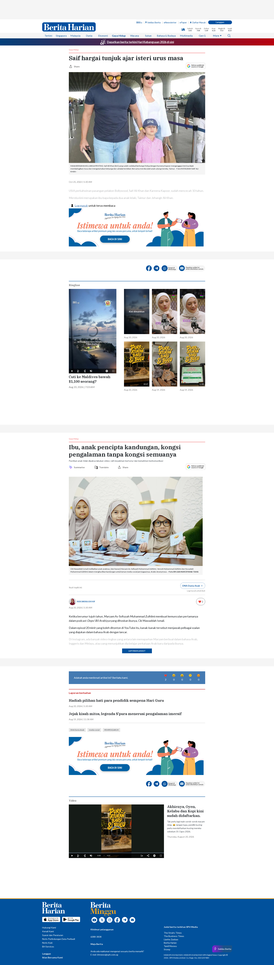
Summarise (80, 467)
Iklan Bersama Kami (52, 957)
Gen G (202, 35)
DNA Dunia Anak (77, 730)
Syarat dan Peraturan (52, 935)
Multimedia (186, 35)
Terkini (48, 35)
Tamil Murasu (170, 946)
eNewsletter (170, 22)
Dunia (89, 35)
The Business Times (174, 936)
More (216, 35)
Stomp (167, 949)
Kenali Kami (48, 931)
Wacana (134, 35)
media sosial (94, 730)
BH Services (48, 946)
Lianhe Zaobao (171, 939)
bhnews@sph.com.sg (107, 954)
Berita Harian (170, 942)
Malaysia (75, 35)
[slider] (116, 852)
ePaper (183, 22)
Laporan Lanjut (137, 651)
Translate (104, 467)
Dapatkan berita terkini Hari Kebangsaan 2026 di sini (140, 42)
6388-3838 (96, 936)
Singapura (61, 35)
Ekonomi (103, 35)
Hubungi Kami (49, 927)
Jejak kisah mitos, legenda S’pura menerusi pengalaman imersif (125, 714)
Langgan (220, 22)
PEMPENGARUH (111, 730)
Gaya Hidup (119, 35)
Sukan (148, 35)
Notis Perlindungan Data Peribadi (58, 939)
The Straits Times (173, 932)
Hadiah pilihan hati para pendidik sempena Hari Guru (116, 700)
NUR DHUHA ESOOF (86, 601)
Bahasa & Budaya (166, 35)
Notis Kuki (47, 942)
